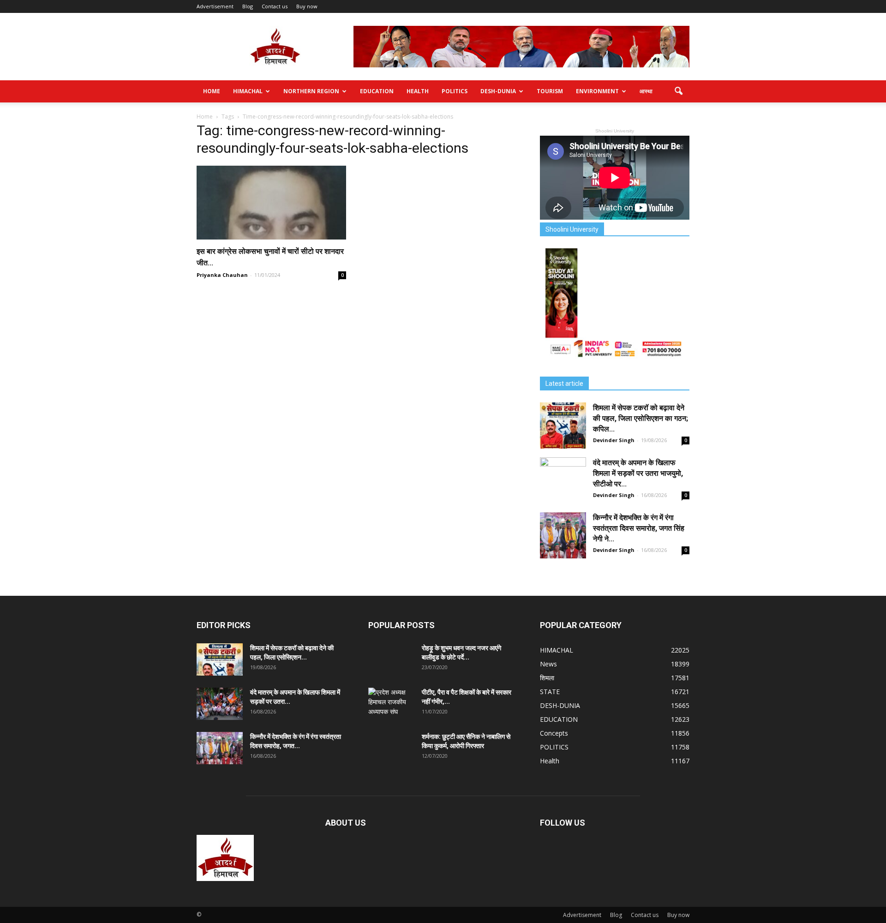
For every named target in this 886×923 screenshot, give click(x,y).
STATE (550, 691)
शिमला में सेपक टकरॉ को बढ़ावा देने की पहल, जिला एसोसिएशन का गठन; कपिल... (640, 418)
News (548, 663)
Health (418, 91)
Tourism (550, 91)
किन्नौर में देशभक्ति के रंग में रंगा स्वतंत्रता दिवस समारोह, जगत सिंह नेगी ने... (638, 528)
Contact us (274, 6)
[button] (678, 91)
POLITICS (454, 91)
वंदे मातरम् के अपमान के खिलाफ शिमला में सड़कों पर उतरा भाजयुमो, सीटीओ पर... (638, 473)
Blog (247, 6)
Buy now (306, 6)
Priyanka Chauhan (222, 274)
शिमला (547, 677)
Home (211, 91)
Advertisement (215, 6)
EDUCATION (377, 91)
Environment (597, 91)
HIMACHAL (248, 91)
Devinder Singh (614, 440)
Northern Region (311, 91)
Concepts (554, 733)
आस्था (646, 91)
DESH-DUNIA (498, 91)
